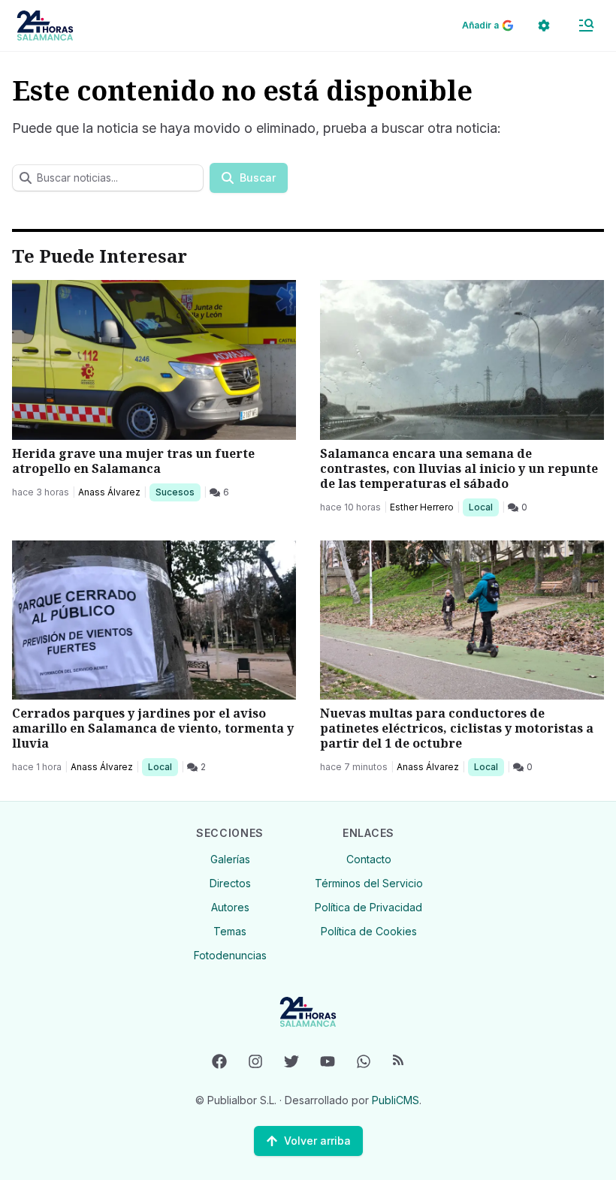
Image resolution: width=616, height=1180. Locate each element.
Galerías (230, 859)
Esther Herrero (422, 507)
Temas (229, 931)
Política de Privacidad (368, 907)
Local (483, 507)
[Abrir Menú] (586, 26)
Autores (230, 907)
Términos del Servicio (369, 883)
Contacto (368, 859)
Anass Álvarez (109, 492)
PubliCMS (395, 1100)
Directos (230, 883)
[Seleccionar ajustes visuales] (544, 26)
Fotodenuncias (230, 955)
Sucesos (178, 492)
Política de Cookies (369, 931)
